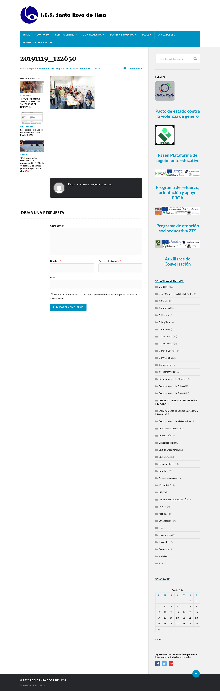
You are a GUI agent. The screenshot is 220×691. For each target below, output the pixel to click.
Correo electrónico (109, 261)
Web (52, 277)
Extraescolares (166, 463)
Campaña (164, 329)
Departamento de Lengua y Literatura (55, 68)
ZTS (161, 563)
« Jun (158, 639)
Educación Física (167, 442)
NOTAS (163, 506)
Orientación (165, 520)
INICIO (26, 35)
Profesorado (165, 534)
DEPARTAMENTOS (92, 35)
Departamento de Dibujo (172, 386)
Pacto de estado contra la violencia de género (177, 113)
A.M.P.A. (163, 300)
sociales (163, 556)
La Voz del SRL (166, 35)
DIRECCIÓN (165, 435)
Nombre (55, 261)
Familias (163, 471)
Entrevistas (165, 456)
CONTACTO (43, 35)
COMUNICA (165, 336)
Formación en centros (170, 478)
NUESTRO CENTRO (65, 35)
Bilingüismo (165, 322)
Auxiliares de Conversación (177, 261)
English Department (169, 449)
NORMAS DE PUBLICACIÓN (37, 43)
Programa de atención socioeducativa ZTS (177, 228)
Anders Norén (37, 685)
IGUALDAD (165, 485)
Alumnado (164, 307)
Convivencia (165, 357)
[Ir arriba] (196, 674)
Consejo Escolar (167, 350)
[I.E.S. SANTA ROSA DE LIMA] (64, 22)
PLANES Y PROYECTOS (122, 35)
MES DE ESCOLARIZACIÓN (173, 499)
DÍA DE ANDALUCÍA (170, 428)
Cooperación (165, 364)
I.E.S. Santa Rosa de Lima (48, 680)
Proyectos (164, 542)
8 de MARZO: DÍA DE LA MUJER (176, 293)
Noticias (163, 513)
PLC (161, 527)
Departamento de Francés (172, 393)
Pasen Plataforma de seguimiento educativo (177, 158)
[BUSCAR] (195, 58)
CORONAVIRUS (167, 371)
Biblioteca (164, 315)
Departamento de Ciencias (172, 378)
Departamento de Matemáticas (175, 421)
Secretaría (164, 549)
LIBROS (163, 492)
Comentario (57, 225)
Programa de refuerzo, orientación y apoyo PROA (177, 192)
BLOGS (145, 35)
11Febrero (164, 286)
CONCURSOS (166, 343)
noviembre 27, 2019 (89, 68)
